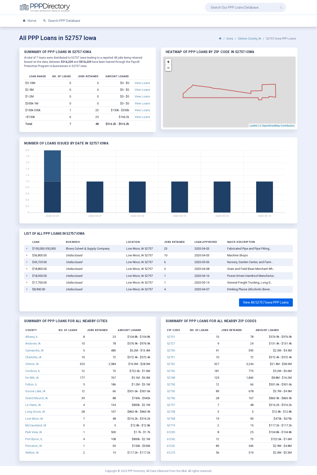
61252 (171, 446)
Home (31, 21)
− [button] (168, 67)
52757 (171, 405)
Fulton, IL (31, 384)
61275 (171, 452)
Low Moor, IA (34, 418)
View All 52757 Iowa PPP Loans (266, 302)
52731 (171, 357)
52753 (171, 391)
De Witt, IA (32, 377)
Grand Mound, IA (36, 398)
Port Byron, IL (34, 439)
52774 (171, 425)
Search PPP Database (63, 21)
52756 (171, 398)
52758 (171, 411)
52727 (171, 343)
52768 (171, 418)
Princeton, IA (33, 446)
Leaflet (253, 125)
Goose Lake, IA (35, 391)
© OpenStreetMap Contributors (276, 125)
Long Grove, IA (35, 411)
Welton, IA (32, 452)
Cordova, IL (32, 371)
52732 (171, 364)
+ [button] (168, 61)
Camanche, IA (34, 350)
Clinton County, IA (249, 38)
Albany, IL (31, 336)
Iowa (229, 38)
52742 (171, 371)
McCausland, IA (35, 425)
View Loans (142, 83)
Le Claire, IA (33, 405)
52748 (171, 377)
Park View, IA (33, 432)
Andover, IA (33, 343)
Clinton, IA (32, 364)
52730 (171, 350)
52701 (171, 336)
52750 (171, 384)
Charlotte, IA (33, 357)
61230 (171, 432)
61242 (171, 439)
